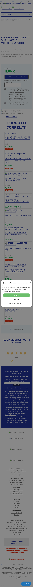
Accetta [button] (16, 295)
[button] (16, 303)
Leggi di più (19, 291)
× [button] (30, 282)
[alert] (16, 293)
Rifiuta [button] (16, 299)
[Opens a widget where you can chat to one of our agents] (26, 584)
